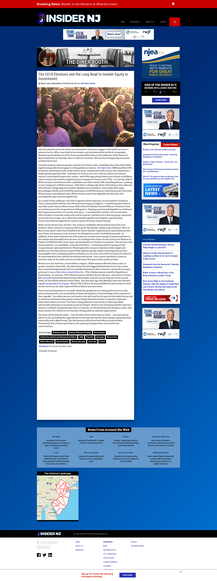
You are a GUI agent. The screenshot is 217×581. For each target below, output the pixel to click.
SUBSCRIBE (160, 100)
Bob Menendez (59, 333)
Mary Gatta (112, 337)
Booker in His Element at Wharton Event (77, 4)
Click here (43, 346)
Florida (89, 337)
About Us (79, 546)
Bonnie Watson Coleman (80, 333)
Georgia (100, 337)
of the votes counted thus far (69, 272)
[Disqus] (85, 386)
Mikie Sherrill (46, 342)
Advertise (80, 550)
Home (78, 542)
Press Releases (149, 239)
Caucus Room (108, 558)
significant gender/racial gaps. (54, 283)
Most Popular (151, 144)
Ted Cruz (92, 342)
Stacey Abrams (78, 342)
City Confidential (110, 554)
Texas (102, 342)
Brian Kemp (99, 333)
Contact (134, 542)
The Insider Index (137, 546)
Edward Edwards (110, 562)
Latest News (171, 144)
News (105, 546)
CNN (81, 337)
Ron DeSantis (62, 342)
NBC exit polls (45, 278)
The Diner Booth (87, 83)
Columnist (107, 566)
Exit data (101, 168)
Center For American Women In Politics (58, 337)
